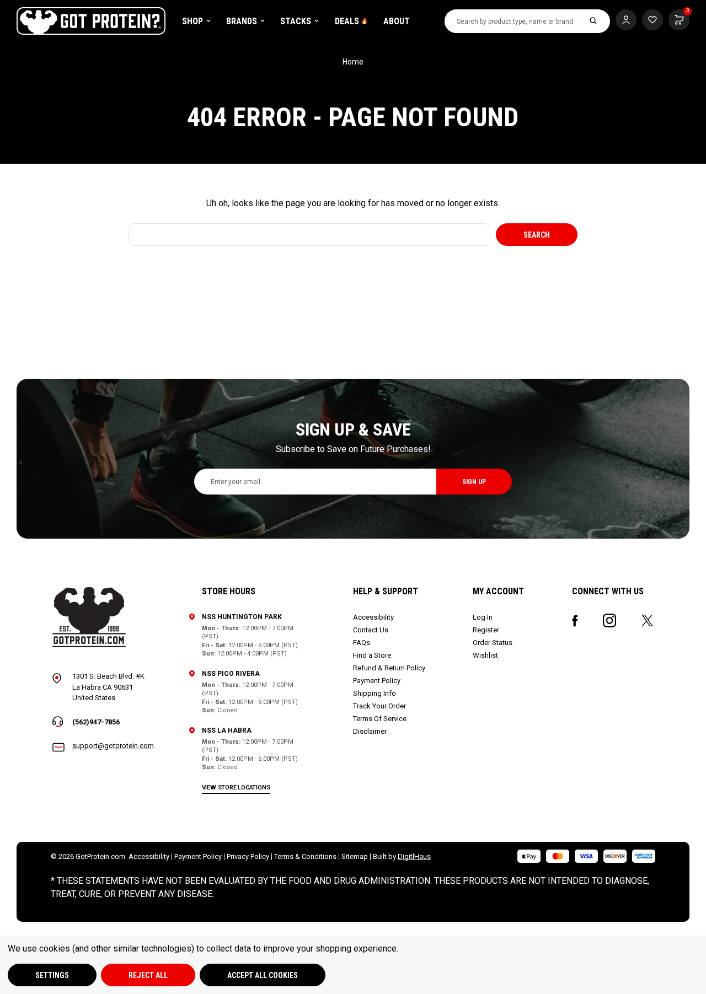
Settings (52, 975)
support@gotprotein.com (113, 746)
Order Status (492, 642)
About (396, 21)
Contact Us (370, 629)
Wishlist (485, 655)
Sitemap (354, 856)
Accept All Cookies (262, 975)
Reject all (148, 975)
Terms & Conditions (305, 856)
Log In (483, 617)
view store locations (236, 787)
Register (486, 629)
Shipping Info (374, 693)
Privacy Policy (248, 856)
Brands (241, 21)
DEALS (347, 21)
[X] (647, 620)
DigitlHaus (414, 856)
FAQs (361, 642)
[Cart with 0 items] (652, 19)
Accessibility (373, 617)
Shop (192, 21)
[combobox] (512, 21)
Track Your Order (379, 706)
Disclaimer (370, 731)
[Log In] (626, 19)
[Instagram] (609, 620)
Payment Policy (376, 680)
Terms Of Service (380, 718)
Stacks (295, 21)
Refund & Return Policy (389, 667)
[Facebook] (575, 621)
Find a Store (372, 655)
